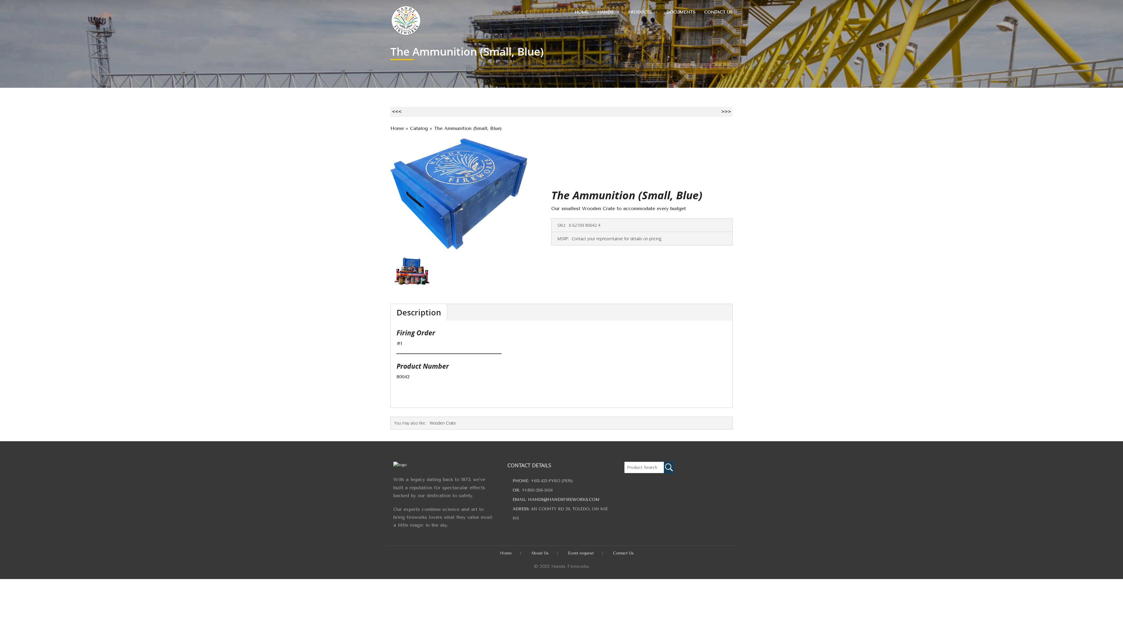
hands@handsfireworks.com (564, 499)
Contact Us (718, 12)
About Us (540, 553)
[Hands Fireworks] (406, 19)
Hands (605, 12)
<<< (397, 111)
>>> (726, 111)
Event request (581, 553)
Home (582, 12)
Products (640, 12)
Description (419, 312)
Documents (680, 12)
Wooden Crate (443, 423)
